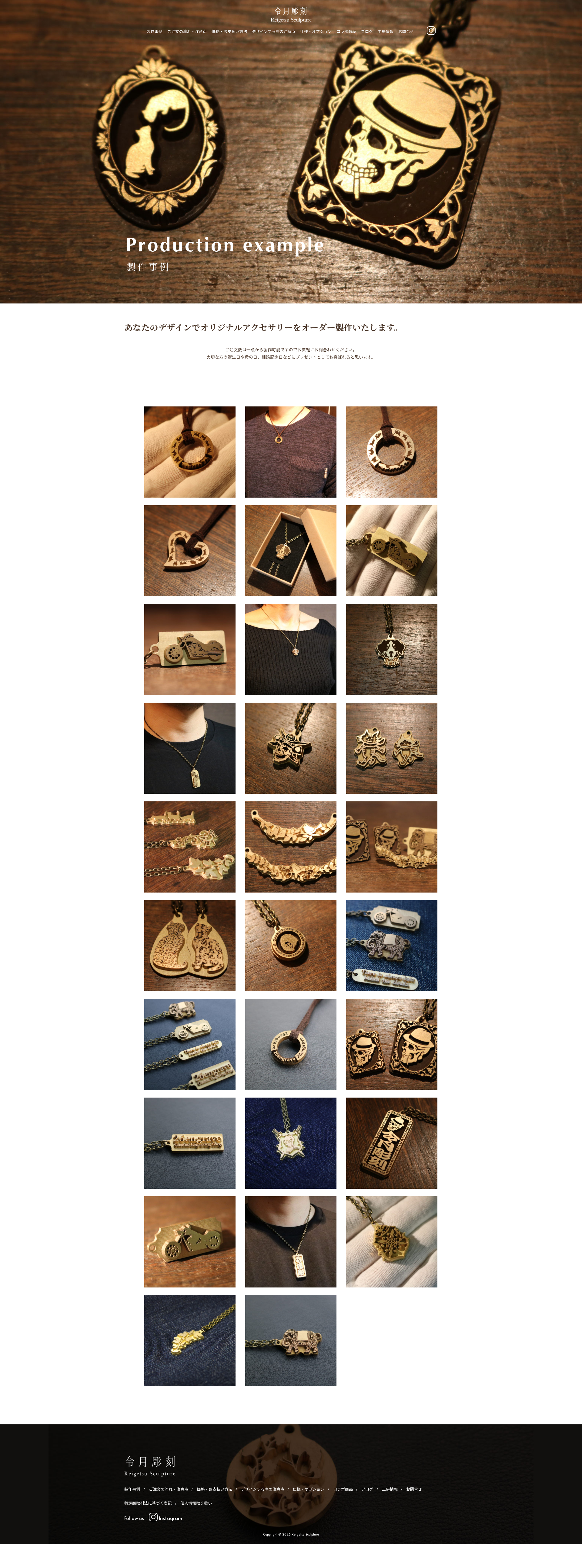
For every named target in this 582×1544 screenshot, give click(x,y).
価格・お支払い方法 (229, 31)
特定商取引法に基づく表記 (148, 1503)
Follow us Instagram (153, 1518)
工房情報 (385, 31)
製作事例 (154, 31)
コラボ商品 (346, 31)
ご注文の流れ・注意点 (187, 31)
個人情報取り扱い (196, 1503)
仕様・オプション (316, 31)
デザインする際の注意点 (273, 31)
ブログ (367, 31)
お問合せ (406, 31)
